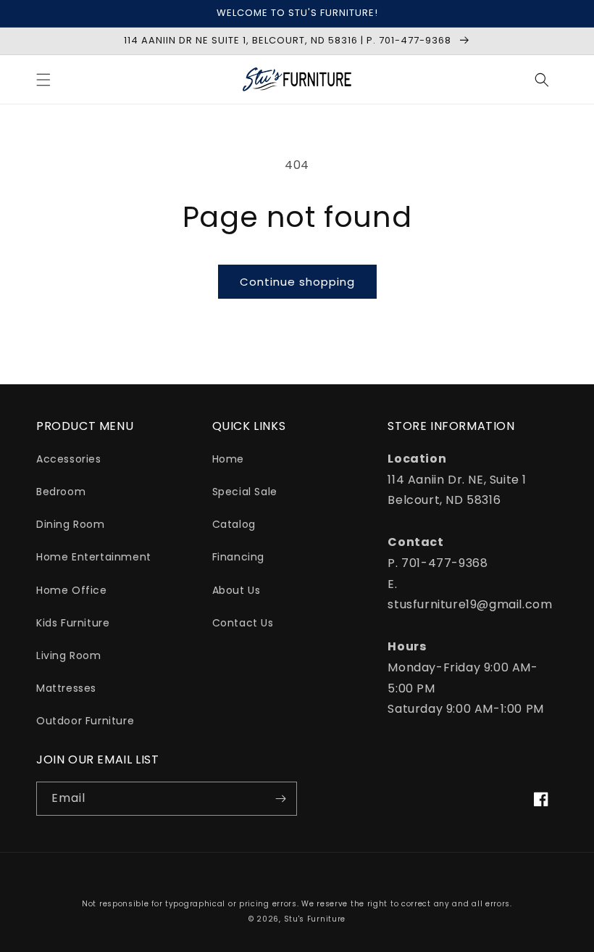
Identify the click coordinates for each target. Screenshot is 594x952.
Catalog (234, 524)
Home (228, 459)
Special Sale (244, 491)
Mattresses (66, 688)
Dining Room (70, 524)
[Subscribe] (280, 799)
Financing (238, 557)
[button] (43, 80)
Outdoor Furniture (85, 720)
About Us (236, 590)
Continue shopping (297, 281)
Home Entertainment (93, 557)
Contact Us (243, 623)
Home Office (71, 590)
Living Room (68, 655)
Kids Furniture (72, 623)
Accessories (68, 459)
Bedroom (60, 491)
